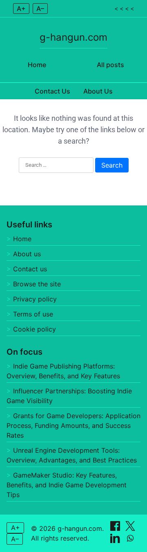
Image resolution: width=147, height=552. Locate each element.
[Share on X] (130, 528)
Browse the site (37, 284)
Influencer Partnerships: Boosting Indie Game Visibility (69, 396)
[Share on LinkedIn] (116, 541)
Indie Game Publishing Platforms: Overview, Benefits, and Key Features (63, 371)
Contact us (30, 269)
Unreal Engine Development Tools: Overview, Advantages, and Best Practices (72, 455)
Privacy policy (35, 299)
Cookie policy (34, 329)
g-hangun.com (73, 37)
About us (27, 254)
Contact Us (52, 91)
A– (40, 8)
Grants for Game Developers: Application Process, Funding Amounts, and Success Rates (73, 425)
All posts (110, 65)
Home (37, 65)
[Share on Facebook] (116, 528)
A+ (21, 8)
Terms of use (33, 314)
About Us (98, 91)
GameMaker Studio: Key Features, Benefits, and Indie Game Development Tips (67, 485)
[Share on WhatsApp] (130, 541)
